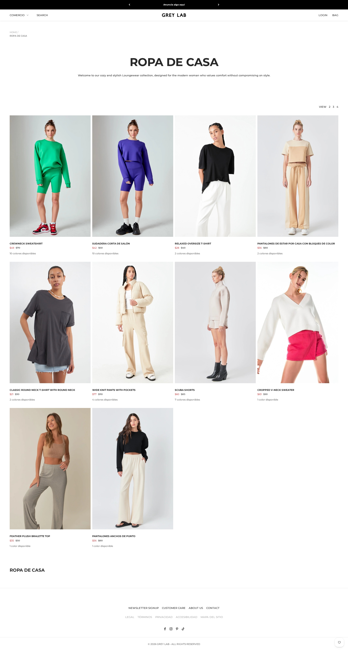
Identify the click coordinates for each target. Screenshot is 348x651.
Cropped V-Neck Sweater (275, 389)
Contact (213, 608)
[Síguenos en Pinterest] (177, 629)
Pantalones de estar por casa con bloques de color (296, 243)
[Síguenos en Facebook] (165, 629)
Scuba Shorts (185, 389)
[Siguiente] (218, 5)
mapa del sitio (212, 617)
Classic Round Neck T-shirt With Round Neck (42, 389)
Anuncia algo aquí (174, 4)
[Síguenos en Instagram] (171, 629)
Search (42, 15)
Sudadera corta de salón (111, 243)
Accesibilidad (186, 617)
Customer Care (173, 608)
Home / (14, 32)
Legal (129, 617)
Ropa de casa (18, 35)
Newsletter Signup (143, 608)
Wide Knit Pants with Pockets (114, 389)
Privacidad (164, 617)
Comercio (17, 15)
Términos (145, 617)
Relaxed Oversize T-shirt (193, 243)
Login (323, 15)
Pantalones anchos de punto (113, 536)
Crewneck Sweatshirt (26, 243)
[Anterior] (129, 5)
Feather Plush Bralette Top (30, 536)
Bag (335, 15)
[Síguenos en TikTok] (183, 629)
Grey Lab (163, 644)
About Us (196, 608)
